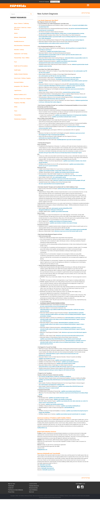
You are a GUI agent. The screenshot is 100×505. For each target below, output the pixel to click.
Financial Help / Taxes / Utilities (21, 57)
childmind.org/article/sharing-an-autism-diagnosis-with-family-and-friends (57, 370)
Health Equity (17, 70)
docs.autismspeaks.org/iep (59, 177)
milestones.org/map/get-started (67, 87)
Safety (15, 106)
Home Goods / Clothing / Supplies (22, 78)
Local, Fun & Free (33, 483)
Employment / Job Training (20, 53)
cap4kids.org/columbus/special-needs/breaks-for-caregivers (71, 414)
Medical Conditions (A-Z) (20, 94)
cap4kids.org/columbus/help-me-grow (56, 51)
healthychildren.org (42, 427)
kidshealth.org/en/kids (45, 465)
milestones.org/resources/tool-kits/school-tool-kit (63, 178)
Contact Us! (10, 487)
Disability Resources (19, 41)
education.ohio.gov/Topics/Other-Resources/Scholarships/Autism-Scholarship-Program (60, 152)
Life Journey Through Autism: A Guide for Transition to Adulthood (55, 376)
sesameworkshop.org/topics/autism (71, 92)
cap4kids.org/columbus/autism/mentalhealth (76, 229)
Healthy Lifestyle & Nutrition (21, 74)
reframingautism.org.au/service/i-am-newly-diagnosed (67, 77)
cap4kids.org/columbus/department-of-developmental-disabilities (71, 115)
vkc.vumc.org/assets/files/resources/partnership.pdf (51, 183)
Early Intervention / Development (22, 45)
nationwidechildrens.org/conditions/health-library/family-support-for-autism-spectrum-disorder (62, 366)
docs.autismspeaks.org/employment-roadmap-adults (51, 384)
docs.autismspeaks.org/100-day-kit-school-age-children (52, 76)
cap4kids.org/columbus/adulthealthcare (70, 406)
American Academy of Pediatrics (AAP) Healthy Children (54, 418)
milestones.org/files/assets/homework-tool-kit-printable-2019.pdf (69, 180)
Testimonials (11, 485)
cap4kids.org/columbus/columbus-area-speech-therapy (63, 223)
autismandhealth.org (69, 407)
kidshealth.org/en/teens (46, 466)
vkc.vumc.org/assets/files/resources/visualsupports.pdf (53, 306)
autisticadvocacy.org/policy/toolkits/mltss (49, 138)
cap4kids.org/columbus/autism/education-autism (67, 172)
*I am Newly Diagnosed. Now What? (47, 20)
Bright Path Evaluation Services (46, 431)
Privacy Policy (11, 492)
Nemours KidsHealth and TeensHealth (48, 453)
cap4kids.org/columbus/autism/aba (59, 211)
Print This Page (86, 12)
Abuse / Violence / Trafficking (21, 23)
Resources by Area (33, 487)
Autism (16, 33)
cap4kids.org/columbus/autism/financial (71, 391)
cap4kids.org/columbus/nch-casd (47, 358)
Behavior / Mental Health (20, 37)
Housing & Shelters (19, 82)
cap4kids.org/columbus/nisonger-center (58, 397)
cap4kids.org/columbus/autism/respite (65, 363)
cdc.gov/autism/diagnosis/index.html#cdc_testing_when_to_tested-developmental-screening (61, 33)
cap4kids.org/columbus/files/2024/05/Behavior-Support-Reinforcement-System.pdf (60, 339)
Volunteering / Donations (20, 119)
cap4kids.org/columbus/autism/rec (70, 361)
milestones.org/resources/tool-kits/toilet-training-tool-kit (69, 335)
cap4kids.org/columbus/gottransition (55, 404)
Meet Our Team (11, 483)
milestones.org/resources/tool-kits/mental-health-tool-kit (68, 231)
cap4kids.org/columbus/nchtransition (63, 399)
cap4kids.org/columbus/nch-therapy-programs (60, 221)
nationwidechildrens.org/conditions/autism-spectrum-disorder (54, 43)
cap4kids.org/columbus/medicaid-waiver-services (64, 116)
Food (15, 61)
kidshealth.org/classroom (48, 469)
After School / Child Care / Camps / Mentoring (22, 28)
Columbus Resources (34, 485)
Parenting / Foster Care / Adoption (22, 98)
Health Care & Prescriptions (21, 66)
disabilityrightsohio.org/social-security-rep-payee (69, 139)
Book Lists (31, 492)
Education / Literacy (19, 49)
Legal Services (17, 90)
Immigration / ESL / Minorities (21, 86)
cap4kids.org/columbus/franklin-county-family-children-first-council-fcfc (57, 170)
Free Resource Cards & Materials (15, 490)
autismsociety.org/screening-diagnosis (74, 40)
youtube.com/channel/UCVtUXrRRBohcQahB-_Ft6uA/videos (56, 95)
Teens (15, 110)
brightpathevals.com (42, 449)
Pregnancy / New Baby (19, 102)
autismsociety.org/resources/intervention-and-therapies (71, 188)
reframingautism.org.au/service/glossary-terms (67, 79)
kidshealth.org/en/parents (47, 468)
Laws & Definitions (33, 490)
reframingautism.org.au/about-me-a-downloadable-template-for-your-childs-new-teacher (60, 175)
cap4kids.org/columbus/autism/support (64, 360)
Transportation (17, 115)
